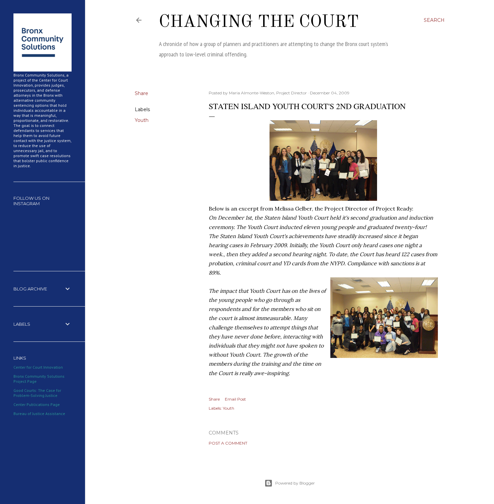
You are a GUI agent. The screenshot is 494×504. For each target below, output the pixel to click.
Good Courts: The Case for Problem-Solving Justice (37, 393)
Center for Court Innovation (38, 367)
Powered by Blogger (295, 483)
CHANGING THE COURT (259, 22)
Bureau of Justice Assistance (39, 413)
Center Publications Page (36, 404)
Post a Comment (228, 443)
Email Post (235, 399)
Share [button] (141, 93)
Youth (142, 120)
